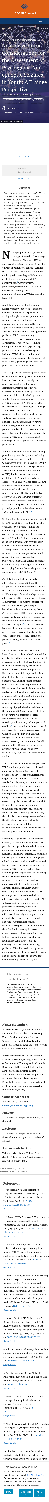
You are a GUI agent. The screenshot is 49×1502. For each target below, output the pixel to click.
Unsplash (19, 121)
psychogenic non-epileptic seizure (17, 100)
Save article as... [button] (23, 156)
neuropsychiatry (37, 103)
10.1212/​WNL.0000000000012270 (23, 1337)
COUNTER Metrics (35, 1474)
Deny (9, 1491)
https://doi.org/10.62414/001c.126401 (19, 113)
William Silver (10, 94)
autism (38, 100)
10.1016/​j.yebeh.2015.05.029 (21, 1384)
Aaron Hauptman (30, 94)
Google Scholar (9, 1209)
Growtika (10, 121)
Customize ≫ (27, 1493)
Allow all (41, 1493)
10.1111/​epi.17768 (22, 1305)
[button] (24, 988)
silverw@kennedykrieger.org (17, 1105)
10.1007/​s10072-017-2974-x (20, 1360)
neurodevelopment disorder (15, 103)
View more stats (24, 178)
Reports (6, 34)
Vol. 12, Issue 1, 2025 (10, 40)
